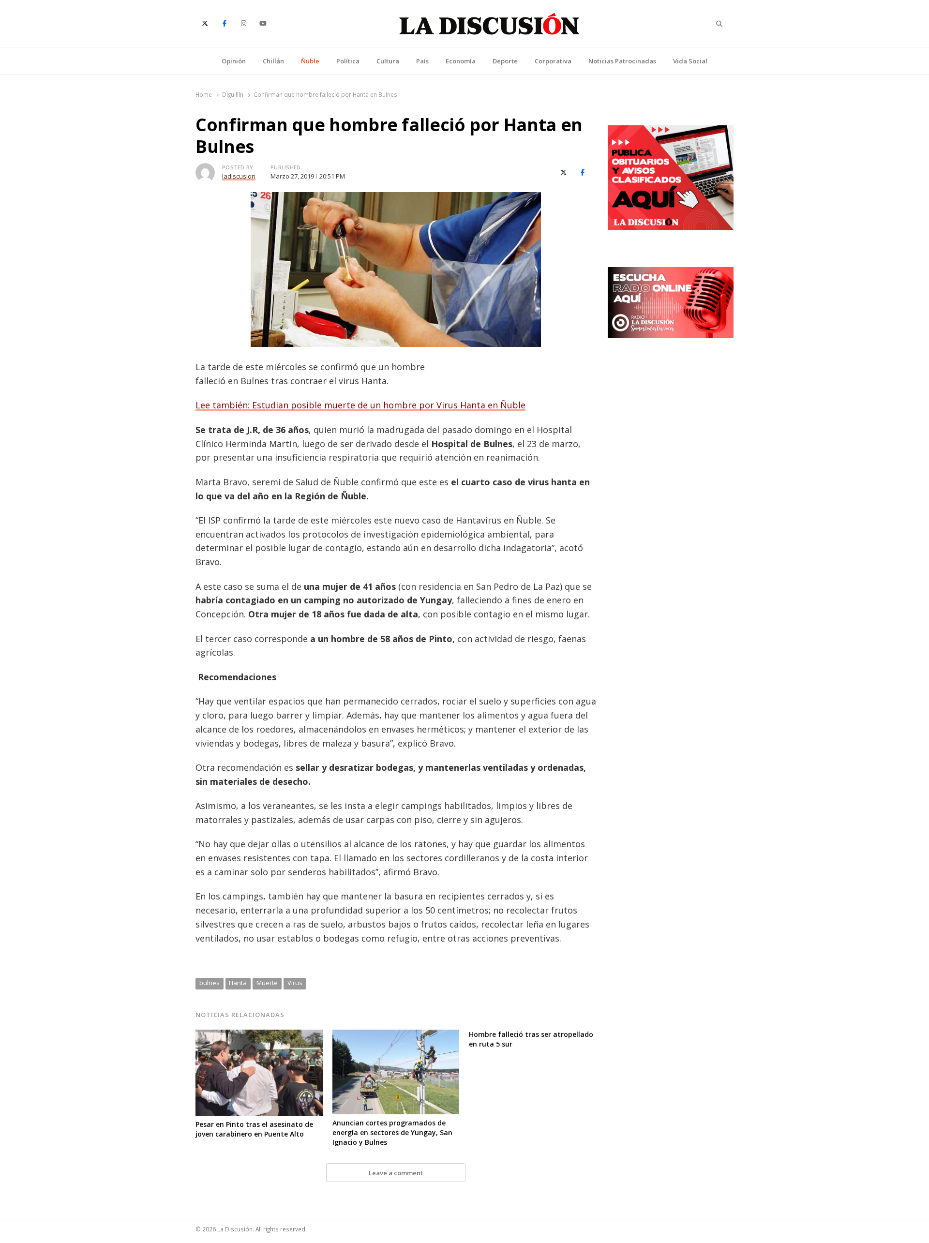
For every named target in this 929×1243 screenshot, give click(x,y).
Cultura (387, 61)
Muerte (267, 982)
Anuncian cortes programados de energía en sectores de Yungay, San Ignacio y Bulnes (392, 1132)
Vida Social (690, 61)
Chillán (273, 61)
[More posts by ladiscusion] (205, 169)
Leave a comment (396, 1172)
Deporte (505, 61)
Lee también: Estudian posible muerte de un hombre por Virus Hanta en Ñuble (360, 405)
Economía (461, 61)
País (422, 61)
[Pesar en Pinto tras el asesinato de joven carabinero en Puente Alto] (259, 1035)
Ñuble (310, 61)
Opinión (234, 61)
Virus (294, 982)
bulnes (209, 982)
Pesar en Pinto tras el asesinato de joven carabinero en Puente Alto (254, 1129)
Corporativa (553, 61)
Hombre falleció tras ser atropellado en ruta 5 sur (531, 1039)
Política (348, 61)
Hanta (238, 982)
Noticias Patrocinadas (622, 61)
